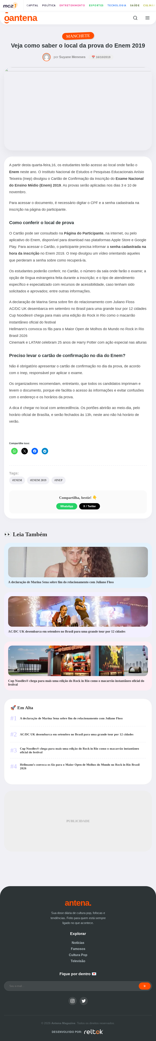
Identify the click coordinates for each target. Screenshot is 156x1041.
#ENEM (17, 480)
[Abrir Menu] (147, 17)
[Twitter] (84, 1001)
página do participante (48, 209)
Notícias (78, 942)
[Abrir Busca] (135, 17)
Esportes (96, 5)
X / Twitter (89, 506)
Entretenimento (72, 5)
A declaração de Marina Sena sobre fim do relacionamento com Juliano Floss (71, 302)
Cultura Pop (78, 955)
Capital (32, 5)
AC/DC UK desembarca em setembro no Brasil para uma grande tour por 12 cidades (77, 308)
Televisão (78, 961)
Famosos (78, 949)
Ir (145, 986)
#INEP (58, 480)
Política (49, 5)
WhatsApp (66, 506)
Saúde (135, 5)
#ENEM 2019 (38, 480)
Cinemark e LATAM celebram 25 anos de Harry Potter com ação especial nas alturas (78, 342)
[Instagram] (72, 1001)
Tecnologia (117, 5)
